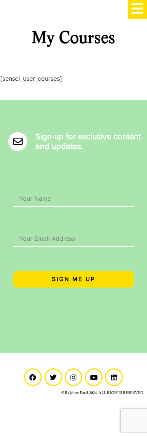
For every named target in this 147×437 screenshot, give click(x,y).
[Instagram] (74, 377)
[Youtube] (94, 377)
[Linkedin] (114, 377)
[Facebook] (33, 377)
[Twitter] (53, 377)
